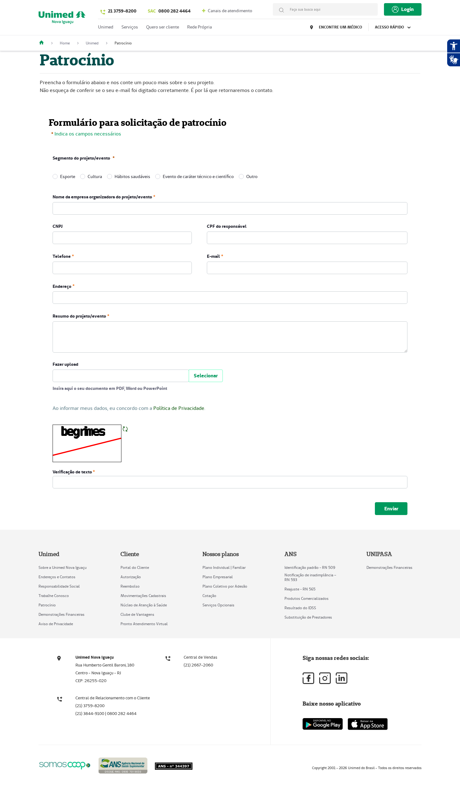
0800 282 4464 (169, 11)
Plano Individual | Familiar (224, 567)
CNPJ (58, 226)
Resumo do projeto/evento (79, 316)
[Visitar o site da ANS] (123, 764)
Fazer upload (65, 364)
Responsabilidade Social (59, 586)
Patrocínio (47, 605)
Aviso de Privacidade (55, 623)
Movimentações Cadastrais (143, 595)
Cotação (209, 595)
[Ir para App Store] (368, 724)
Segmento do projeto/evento (81, 158)
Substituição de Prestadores (308, 617)
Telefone (62, 256)
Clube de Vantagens (137, 614)
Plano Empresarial (217, 576)
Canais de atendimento (229, 10)
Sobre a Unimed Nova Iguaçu (62, 567)
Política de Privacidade (178, 408)
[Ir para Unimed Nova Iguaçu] (61, 19)
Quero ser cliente (162, 27)
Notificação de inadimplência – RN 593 (310, 577)
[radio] (55, 176)
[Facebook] (308, 678)
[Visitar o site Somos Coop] (64, 764)
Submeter (391, 508)
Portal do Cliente (134, 567)
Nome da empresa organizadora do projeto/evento (102, 197)
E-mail (213, 256)
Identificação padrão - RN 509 (309, 567)
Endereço (62, 286)
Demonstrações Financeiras (61, 614)
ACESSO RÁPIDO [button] (390, 27)
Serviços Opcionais (218, 605)
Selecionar (206, 375)
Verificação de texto (73, 472)
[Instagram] (325, 678)
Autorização (130, 576)
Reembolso (130, 586)
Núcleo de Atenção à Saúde (143, 605)
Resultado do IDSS (300, 607)
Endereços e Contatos (56, 576)
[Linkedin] (341, 678)
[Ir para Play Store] (323, 724)
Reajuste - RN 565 (299, 589)
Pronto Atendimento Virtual (144, 623)
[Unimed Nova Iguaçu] (44, 43)
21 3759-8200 (122, 11)
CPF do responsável (227, 226)
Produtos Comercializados (306, 598)
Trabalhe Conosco (53, 595)
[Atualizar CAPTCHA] (125, 428)
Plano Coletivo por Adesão (224, 586)
